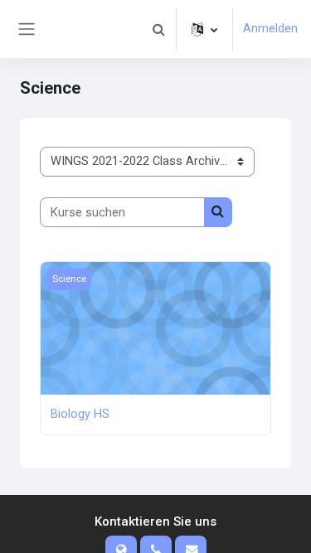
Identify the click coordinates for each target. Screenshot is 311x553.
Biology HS (80, 413)
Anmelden (270, 28)
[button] (158, 29)
